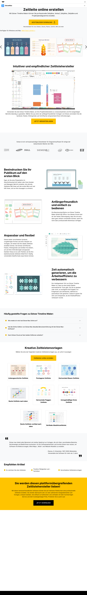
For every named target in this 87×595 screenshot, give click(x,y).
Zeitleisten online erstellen (43, 358)
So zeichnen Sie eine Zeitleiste (16, 470)
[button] (86, 46)
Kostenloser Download (42, 22)
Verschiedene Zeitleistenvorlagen (71, 470)
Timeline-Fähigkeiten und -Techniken (41, 470)
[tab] (43, 320)
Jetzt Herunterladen (43, 121)
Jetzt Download (43, 503)
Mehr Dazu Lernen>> (28, 30)
